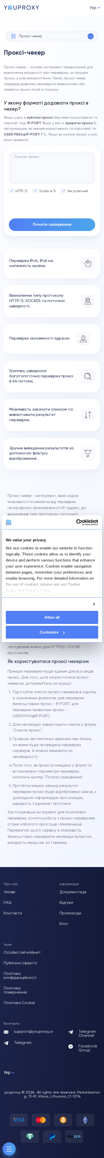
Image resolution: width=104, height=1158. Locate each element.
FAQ (8, 903)
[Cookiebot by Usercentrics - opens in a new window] (76, 522)
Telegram (23, 1043)
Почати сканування (52, 225)
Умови (9, 892)
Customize (49, 632)
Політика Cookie (19, 1003)
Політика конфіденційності (20, 976)
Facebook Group (88, 1048)
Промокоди (70, 913)
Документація (73, 892)
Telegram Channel (87, 1034)
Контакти (13, 913)
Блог (64, 924)
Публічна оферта (20, 963)
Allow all (52, 617)
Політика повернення (15, 990)
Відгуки (66, 903)
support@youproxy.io (33, 1032)
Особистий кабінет (22, 953)
